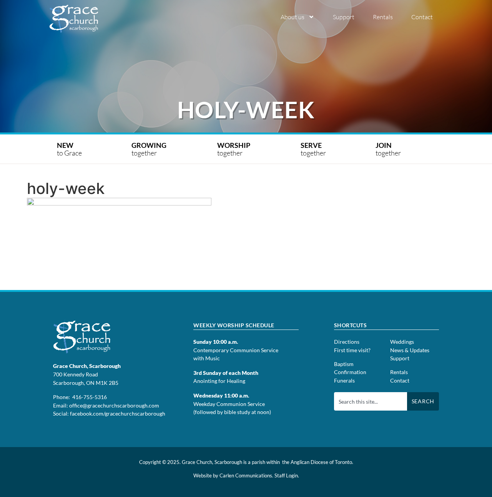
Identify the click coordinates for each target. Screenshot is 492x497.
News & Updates (409, 350)
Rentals (383, 17)
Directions (346, 341)
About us (292, 17)
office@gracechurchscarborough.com (114, 405)
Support (343, 17)
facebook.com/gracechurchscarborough (117, 413)
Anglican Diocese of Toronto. (322, 462)
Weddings (402, 341)
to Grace (69, 149)
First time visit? (352, 350)
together (149, 149)
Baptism (344, 364)
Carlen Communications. (246, 475)
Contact (422, 17)
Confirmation (350, 372)
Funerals (344, 380)
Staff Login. (286, 475)
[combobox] (370, 401)
